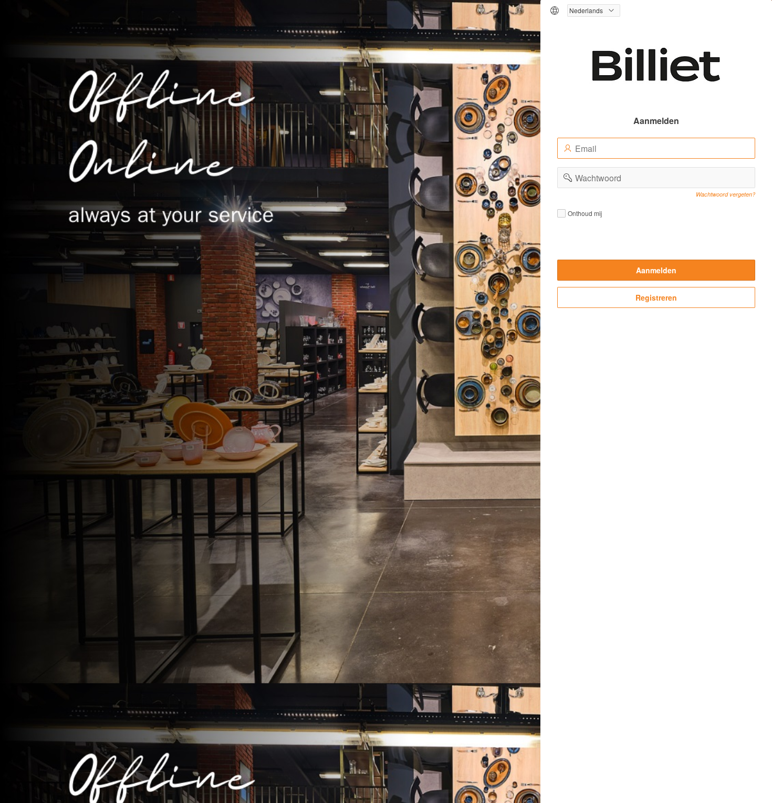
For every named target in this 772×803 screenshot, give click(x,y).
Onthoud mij (585, 213)
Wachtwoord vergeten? (725, 194)
